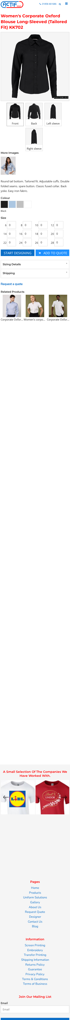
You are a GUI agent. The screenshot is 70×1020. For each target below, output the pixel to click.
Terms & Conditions (35, 979)
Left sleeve (53, 123)
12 (52, 225)
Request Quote (35, 912)
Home (35, 888)
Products (35, 893)
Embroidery (35, 950)
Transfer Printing (35, 955)
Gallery (35, 902)
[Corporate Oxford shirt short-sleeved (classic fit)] (58, 306)
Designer (35, 917)
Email (4, 1003)
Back (34, 123)
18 (36, 234)
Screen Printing (35, 945)
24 (20, 242)
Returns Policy (35, 965)
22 (5, 242)
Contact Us (35, 922)
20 (52, 234)
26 (36, 242)
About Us (35, 907)
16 (20, 234)
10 (36, 225)
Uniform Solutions (35, 897)
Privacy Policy (35, 974)
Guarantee (35, 969)
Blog (35, 926)
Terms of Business (35, 984)
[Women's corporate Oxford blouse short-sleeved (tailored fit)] (35, 306)
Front (15, 123)
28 (52, 242)
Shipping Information (35, 960)
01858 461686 (49, 3)
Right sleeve (34, 148)
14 (5, 234)
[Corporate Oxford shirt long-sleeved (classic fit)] (12, 306)
